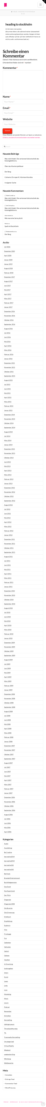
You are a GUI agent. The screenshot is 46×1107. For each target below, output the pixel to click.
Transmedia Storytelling (12, 1037)
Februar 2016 (8, 354)
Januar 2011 (8, 587)
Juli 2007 (7, 767)
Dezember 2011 (9, 539)
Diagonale (7, 900)
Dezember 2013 (9, 449)
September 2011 (9, 552)
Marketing (7, 994)
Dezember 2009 (9, 643)
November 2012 (9, 492)
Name (7, 96)
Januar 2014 (8, 445)
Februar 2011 (8, 582)
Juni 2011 (7, 565)
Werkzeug (7, 1059)
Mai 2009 (7, 673)
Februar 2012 (8, 531)
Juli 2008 (7, 716)
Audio (6, 844)
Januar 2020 (8, 260)
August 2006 (8, 814)
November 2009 (9, 647)
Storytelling (8, 1020)
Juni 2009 (7, 668)
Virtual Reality (9, 1046)
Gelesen (6, 955)
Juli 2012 (7, 509)
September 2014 (9, 427)
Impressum (14, 1102)
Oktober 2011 (8, 548)
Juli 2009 (7, 664)
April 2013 (7, 470)
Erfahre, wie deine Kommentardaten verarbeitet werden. (21, 137)
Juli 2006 (7, 819)
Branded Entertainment (12, 878)
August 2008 (8, 711)
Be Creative (8, 852)
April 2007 (7, 780)
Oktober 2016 (8, 320)
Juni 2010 (7, 617)
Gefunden (7, 947)
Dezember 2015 (9, 363)
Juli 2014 (7, 436)
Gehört (6, 951)
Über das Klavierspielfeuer (14, 166)
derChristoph (9, 205)
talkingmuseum (9, 1024)
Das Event (7, 887)
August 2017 (8, 281)
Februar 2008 (8, 737)
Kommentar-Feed (11, 1083)
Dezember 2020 (9, 251)
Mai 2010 (7, 621)
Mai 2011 (7, 569)
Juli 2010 (7, 612)
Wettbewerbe (8, 1063)
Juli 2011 (7, 561)
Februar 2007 (8, 789)
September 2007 (9, 759)
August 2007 (8, 763)
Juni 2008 (7, 720)
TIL (5, 1033)
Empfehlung (8, 921)
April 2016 (7, 346)
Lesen (6, 981)
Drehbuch (7, 917)
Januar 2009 (8, 690)
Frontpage (7, 934)
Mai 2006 (7, 827)
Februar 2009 (8, 686)
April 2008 (7, 728)
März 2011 (7, 578)
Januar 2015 (8, 410)
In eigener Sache (10, 183)
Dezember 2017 (9, 277)
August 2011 (8, 556)
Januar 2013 (8, 483)
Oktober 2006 (8, 806)
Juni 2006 (7, 823)
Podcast (7, 1007)
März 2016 (7, 350)
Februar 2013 (8, 479)
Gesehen (7, 960)
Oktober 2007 (8, 754)
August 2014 (8, 432)
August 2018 (8, 268)
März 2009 (7, 681)
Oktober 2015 (8, 372)
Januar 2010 (8, 638)
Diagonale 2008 (9, 904)
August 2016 (8, 329)
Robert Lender (10, 195)
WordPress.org (10, 1088)
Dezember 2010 (9, 591)
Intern (6, 973)
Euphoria (7, 925)
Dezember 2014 (9, 415)
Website (8, 119)
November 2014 (9, 419)
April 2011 (7, 574)
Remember (7, 1011)
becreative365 (9, 865)
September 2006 (9, 810)
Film (5, 930)
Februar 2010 (8, 634)
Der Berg (8, 172)
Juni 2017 (7, 285)
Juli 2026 (7, 247)
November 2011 (9, 544)
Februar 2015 (8, 406)
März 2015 (7, 402)
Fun (5, 938)
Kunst (6, 977)
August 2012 (8, 505)
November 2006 (9, 802)
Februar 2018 (8, 273)
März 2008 (7, 733)
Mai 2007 (7, 776)
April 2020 (7, 255)
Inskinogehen (8, 968)
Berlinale (7, 874)
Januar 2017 (8, 307)
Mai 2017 (7, 290)
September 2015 (9, 376)
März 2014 (7, 440)
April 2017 (7, 294)
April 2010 (7, 625)
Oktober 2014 (8, 423)
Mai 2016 (7, 341)
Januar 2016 (8, 359)
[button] (40, 4)
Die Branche (8, 908)
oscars (6, 1003)
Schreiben (7, 1016)
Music (6, 998)
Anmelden (8, 1075)
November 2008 (9, 698)
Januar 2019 (8, 264)
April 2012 (7, 522)
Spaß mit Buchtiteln (12, 226)
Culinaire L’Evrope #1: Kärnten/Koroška (19, 177)
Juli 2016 (7, 333)
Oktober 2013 (8, 458)
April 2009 (7, 677)
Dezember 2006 (9, 797)
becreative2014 (9, 857)
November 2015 (9, 367)
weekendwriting (9, 1054)
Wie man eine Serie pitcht (14, 218)
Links (6, 985)
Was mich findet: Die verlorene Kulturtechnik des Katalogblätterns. (22, 160)
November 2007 (9, 750)
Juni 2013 (7, 462)
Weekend (7, 1050)
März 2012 (7, 526)
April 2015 (7, 397)
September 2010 (9, 604)
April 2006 (7, 832)
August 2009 (8, 660)
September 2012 (9, 501)
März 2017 (7, 298)
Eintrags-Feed (9, 1079)
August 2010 (8, 608)
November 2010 (9, 595)
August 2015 (8, 380)
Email (6, 107)
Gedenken (7, 942)
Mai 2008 (7, 724)
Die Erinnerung (9, 912)
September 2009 (9, 655)
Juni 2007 (7, 771)
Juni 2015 (7, 389)
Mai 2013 (7, 466)
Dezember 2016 (9, 311)
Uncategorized (9, 1041)
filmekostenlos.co (10, 231)
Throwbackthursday (11, 1029)
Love (5, 990)
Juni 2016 (7, 337)
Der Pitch (7, 895)
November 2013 (9, 453)
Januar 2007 (8, 793)
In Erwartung (8, 964)
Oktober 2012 (8, 496)
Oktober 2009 (8, 651)
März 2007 (7, 784)
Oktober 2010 (8, 599)
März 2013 (7, 475)
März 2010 (7, 630)
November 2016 (9, 316)
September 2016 (9, 324)
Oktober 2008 (8, 703)
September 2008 (9, 707)
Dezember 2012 (9, 488)
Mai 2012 (7, 518)
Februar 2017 (8, 303)
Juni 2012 (7, 513)
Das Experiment (9, 891)
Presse (6, 1102)
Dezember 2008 (9, 694)
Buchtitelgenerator (10, 882)
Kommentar (10, 67)
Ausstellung (8, 848)
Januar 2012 (8, 535)
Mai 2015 (7, 393)
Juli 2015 (7, 384)
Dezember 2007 (9, 746)
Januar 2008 (8, 741)
